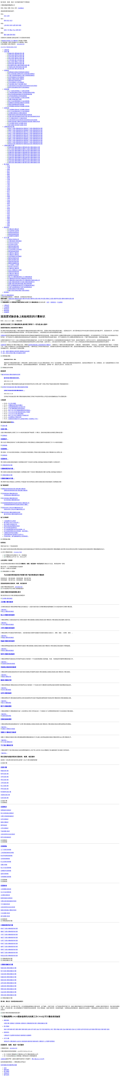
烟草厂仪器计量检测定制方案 (33, 138)
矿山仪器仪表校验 (24, 97)
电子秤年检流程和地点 (10, 527)
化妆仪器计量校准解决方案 (32, 150)
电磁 (8, 196)
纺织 (8, 213)
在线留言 (16, 275)
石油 (8, 205)
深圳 (5, 30)
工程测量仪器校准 (24, 109)
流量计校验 (18, 99)
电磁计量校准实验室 (8, 641)
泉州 (17, 25)
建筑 (8, 172)
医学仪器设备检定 (24, 87)
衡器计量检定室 (6, 680)
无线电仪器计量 (22, 67)
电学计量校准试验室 (8, 654)
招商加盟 (16, 271)
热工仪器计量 (20, 61)
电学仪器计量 (20, 55)
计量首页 (6, 50)
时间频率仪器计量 (24, 65)
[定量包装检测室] (6, 715)
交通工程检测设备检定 (28, 75)
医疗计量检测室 (6, 706)
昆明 (11, 34)
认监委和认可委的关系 (14, 417)
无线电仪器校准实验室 (8, 667)
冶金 (8, 184)
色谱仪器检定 (20, 288)
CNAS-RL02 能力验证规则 (15, 413)
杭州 (11, 25)
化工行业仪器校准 (24, 111)
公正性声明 (18, 249)
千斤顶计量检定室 (7, 745)
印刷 (8, 222)
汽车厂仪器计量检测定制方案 (33, 131)
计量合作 (16, 273)
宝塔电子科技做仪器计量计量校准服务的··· (14, 390)
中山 (14, 30)
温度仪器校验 (20, 104)
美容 (8, 188)
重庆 (5, 34)
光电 (8, 198)
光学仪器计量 (20, 56)
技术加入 (16, 266)
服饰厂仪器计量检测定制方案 (33, 130)
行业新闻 (16, 230)
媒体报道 (16, 234)
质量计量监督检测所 (26, 283)
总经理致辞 (18, 256)
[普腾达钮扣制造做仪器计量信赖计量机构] (13, 488)
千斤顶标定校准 (22, 118)
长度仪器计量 (20, 68)
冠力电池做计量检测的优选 (12, 500)
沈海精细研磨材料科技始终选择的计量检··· (16, 504)
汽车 (8, 186)
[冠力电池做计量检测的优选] (9, 498)
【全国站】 (21, 8)
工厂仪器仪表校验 (24, 90)
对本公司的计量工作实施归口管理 (13, 353)
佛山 (11, 30)
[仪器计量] (4, 425)
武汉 (8, 20)
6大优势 (15, 244)
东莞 (17, 30)
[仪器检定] (4, 435)
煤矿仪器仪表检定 (24, 290)
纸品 (8, 220)
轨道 (8, 166)
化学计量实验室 (6, 693)
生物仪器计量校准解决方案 (32, 157)
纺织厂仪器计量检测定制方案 (33, 128)
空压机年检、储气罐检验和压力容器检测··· (16, 536)
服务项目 (16, 246)
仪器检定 (6, 70)
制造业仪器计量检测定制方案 (33, 143)
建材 (8, 174)
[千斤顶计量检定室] (6, 742)
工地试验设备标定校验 (28, 92)
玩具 (8, 210)
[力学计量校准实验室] (7, 624)
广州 (8, 30)
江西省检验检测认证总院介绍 (16, 407)
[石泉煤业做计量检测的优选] (9, 493)
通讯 (8, 195)
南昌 (20, 25)
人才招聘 (16, 265)
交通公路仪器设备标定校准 (32, 116)
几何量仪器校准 (22, 113)
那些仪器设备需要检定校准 (12, 526)
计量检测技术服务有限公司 (32, 280)
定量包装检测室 (6, 719)
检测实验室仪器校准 (26, 114)
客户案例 (6, 164)
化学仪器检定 (20, 77)
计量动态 (16, 229)
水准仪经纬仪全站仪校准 (30, 120)
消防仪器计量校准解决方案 (32, 162)
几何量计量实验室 (7, 602)
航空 (8, 171)
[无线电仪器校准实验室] (8, 663)
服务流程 (16, 259)
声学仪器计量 (20, 63)
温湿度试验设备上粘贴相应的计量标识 (39, 345)
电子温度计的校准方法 (10, 524)
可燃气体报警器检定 (26, 287)
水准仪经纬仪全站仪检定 (30, 85)
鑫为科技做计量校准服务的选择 (12, 378)
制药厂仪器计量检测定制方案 (33, 142)
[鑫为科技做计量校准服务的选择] (10, 374)
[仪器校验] (4, 445)
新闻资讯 (6, 227)
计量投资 (16, 268)
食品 (8, 203)
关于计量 (6, 237)
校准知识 (16, 232)
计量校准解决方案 (9, 145)
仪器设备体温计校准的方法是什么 (14, 534)
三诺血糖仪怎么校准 (10, 521)
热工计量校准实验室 (8, 615)
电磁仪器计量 (20, 53)
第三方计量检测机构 (26, 276)
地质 (8, 183)
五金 (8, 200)
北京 (5, 15)
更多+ (12, 422)
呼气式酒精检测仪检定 (28, 285)
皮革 (8, 215)
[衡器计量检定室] (6, 676)
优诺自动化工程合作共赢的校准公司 (14, 509)
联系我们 (6, 292)
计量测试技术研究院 (26, 278)
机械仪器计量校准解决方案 (32, 152)
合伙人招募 (18, 270)
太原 (8, 15)
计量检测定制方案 (9, 126)
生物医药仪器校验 (24, 102)
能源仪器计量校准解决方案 (32, 154)
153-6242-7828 (18, 552)
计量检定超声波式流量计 (15, 405)
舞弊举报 (16, 263)
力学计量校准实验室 (8, 628)
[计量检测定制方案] (6, 465)
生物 (8, 179)
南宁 (20, 30)
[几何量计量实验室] (6, 598)
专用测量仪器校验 (24, 106)
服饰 (8, 217)
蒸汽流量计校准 (22, 125)
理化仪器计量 (20, 58)
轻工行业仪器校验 (24, 101)
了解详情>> (4, 609)
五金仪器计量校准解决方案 (32, 160)
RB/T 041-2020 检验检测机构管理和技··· (19, 410)
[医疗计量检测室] (6, 702)
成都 (8, 34)
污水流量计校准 (22, 123)
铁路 (8, 169)
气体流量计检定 (22, 84)
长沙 (11, 20)
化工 (8, 207)
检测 (8, 189)
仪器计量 (6, 51)
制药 (8, 224)
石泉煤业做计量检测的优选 (12, 495)
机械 (8, 201)
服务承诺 (16, 247)
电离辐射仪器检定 (24, 72)
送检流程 (16, 261)
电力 (8, 191)
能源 (8, 178)
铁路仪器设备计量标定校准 (32, 121)
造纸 (8, 225)
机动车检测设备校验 (26, 94)
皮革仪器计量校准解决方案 (32, 155)
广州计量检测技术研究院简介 (16, 408)
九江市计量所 (12, 403)
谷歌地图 (8, 1065)
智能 (8, 176)
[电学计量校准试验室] (7, 650)
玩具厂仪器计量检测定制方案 (33, 135)
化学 (8, 181)
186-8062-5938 (13, 47)
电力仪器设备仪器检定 (28, 73)
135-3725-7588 (5, 47)
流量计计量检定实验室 (8, 732)
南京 (8, 25)
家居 (8, 208)
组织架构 (16, 251)
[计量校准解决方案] (6, 475)
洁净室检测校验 (22, 96)
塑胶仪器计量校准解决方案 (32, 159)
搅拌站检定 (18, 80)
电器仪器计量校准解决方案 (32, 147)
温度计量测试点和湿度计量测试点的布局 (15, 351)
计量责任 (16, 254)
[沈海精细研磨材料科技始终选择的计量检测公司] (15, 503)
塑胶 (8, 218)
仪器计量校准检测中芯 (28, 282)
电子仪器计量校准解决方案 (32, 149)
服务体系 (16, 258)
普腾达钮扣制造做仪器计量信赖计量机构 (15, 490)
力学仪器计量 (20, 60)
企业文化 (16, 242)
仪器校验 (6, 89)
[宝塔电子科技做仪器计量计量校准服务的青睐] (14, 387)
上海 (5, 25)
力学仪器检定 (20, 82)
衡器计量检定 (20, 79)
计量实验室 (18, 241)
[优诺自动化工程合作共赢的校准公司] (12, 507)
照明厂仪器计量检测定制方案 (33, 140)
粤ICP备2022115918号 (38, 1059)
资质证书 (16, 239)
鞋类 (8, 212)
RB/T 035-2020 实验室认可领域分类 (18, 415)
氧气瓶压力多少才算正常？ (12, 522)
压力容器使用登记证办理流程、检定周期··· (16, 531)
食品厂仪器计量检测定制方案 (33, 133)
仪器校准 (6, 108)
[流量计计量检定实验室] (8, 728)
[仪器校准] (4, 455)
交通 (8, 167)
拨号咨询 (6, 1074)
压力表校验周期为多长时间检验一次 (14, 529)
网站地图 (14, 1065)
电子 (8, 193)
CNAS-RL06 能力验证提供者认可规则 (19, 412)
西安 (14, 34)
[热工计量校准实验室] (7, 611)
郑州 (5, 20)
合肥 (14, 25)
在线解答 (16, 236)
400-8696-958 (20, 44)
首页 (48, 302)
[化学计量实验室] (6, 689)
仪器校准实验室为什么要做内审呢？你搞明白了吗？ (23, 418)
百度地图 (3, 1065)
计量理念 (16, 253)
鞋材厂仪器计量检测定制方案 (33, 137)
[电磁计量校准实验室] (7, 637)
